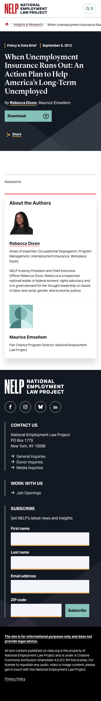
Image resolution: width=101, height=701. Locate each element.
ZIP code (18, 599)
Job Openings (28, 492)
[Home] (7, 24)
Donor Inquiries (29, 462)
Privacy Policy (15, 679)
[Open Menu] (89, 8)
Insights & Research (28, 24)
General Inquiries (31, 456)
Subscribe (77, 610)
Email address (23, 576)
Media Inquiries (29, 467)
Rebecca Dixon (23, 102)
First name (20, 528)
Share (16, 134)
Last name (20, 552)
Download (17, 115)
